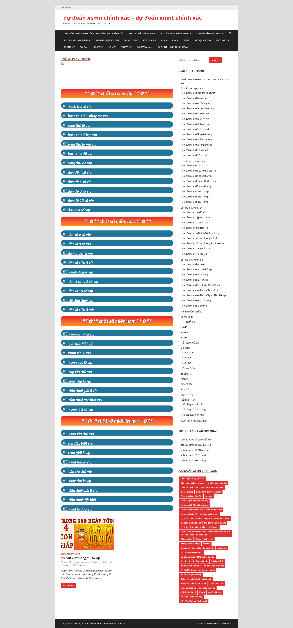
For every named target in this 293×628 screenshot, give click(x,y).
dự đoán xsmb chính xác (191, 518)
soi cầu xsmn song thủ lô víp (197, 300)
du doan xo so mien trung (212, 487)
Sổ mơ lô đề (131, 40)
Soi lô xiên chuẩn (188, 570)
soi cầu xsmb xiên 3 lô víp (195, 196)
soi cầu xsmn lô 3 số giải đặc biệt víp (201, 284)
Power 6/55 (188, 367)
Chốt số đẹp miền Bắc (217, 483)
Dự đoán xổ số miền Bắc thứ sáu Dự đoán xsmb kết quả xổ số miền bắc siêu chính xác (205, 533)
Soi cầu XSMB (217, 561)
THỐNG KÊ (69, 47)
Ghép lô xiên (186, 539)
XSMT (186, 40)
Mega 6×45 (188, 352)
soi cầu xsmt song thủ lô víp (80, 558)
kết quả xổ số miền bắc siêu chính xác (197, 548)
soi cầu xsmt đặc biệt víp (195, 222)
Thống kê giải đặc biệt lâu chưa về (196, 579)
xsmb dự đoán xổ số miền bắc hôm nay (198, 588)
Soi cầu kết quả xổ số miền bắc (194, 561)
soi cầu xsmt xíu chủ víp (194, 253)
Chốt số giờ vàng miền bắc (192, 478)
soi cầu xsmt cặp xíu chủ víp (196, 217)
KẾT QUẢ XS (149, 40)
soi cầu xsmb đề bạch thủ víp (197, 134)
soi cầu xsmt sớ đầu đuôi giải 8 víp (200, 238)
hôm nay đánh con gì (204, 539)
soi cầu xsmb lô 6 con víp (195, 154)
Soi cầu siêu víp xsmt (208, 33)
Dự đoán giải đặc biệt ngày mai (195, 505)
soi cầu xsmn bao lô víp (194, 264)
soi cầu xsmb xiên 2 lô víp (195, 191)
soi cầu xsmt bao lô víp (194, 212)
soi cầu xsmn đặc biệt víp (195, 274)
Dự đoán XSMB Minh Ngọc (217, 518)
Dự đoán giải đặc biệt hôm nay (194, 500)
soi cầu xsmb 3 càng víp (194, 97)
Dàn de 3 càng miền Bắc (191, 496)
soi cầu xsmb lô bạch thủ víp (197, 175)
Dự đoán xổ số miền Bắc (215, 523)
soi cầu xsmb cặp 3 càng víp (196, 103)
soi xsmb (203, 570)
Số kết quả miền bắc (193, 404)
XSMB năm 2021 (188, 592)
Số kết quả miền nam (193, 414)
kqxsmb (206, 543)
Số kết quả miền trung (194, 409)
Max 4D (186, 362)
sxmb (212, 570)
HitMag (228, 623)
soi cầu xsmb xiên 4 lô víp (195, 201)
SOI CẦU (84, 47)
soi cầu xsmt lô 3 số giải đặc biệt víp (200, 232)
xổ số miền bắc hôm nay (191, 596)
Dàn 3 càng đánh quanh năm (208, 492)
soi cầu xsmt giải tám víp (195, 227)
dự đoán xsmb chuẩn (209, 514)
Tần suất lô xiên (216, 583)
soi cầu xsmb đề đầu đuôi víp (197, 139)
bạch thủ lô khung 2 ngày (173, 47)
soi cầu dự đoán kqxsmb (191, 552)
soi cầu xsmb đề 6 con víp (195, 118)
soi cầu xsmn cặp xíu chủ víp (197, 269)
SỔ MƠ (112, 47)
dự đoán (208, 496)
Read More (67, 585)
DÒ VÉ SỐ (98, 47)
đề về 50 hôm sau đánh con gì (194, 601)
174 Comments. (78, 565)
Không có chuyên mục (190, 543)
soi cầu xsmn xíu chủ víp (194, 305)
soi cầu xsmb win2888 (191, 565)
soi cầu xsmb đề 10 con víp (196, 129)
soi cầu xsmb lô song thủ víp (197, 186)
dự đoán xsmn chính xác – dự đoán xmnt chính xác (132, 17)
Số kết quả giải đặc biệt (191, 574)
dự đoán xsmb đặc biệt (191, 523)
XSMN (175, 40)
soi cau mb (221, 548)
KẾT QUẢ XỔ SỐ (203, 40)
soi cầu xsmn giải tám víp (195, 279)
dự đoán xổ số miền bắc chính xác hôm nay (200, 527)
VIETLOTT (221, 40)
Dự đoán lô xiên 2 (189, 514)
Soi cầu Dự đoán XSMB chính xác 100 (197, 557)
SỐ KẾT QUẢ (143, 47)
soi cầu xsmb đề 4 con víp (195, 113)
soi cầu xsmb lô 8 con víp (195, 165)
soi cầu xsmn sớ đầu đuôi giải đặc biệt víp (204, 295)
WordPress (214, 623)
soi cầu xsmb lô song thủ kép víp (199, 180)
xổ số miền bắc (214, 592)
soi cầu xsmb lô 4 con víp (195, 149)
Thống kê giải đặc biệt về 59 (193, 583)
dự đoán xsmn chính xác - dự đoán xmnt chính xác (102, 623)
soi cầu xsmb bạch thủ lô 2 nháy (198, 92)
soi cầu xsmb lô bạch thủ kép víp (199, 170)
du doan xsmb (187, 492)
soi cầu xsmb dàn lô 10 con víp (198, 108)
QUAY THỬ (126, 47)
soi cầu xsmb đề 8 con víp (195, 123)
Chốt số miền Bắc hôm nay (192, 483)
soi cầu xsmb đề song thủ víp (197, 144)
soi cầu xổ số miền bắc (214, 565)
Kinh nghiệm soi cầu (107, 40)
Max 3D (186, 357)
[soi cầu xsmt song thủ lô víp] (87, 535)
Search (215, 60)
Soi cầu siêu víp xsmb (141, 33)
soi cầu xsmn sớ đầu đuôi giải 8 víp (200, 289)
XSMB (164, 40)
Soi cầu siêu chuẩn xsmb (174, 33)
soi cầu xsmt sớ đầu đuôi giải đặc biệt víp (203, 243)
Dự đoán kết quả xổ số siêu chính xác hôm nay (201, 509)
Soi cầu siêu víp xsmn (76, 40)
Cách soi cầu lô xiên (189, 487)
